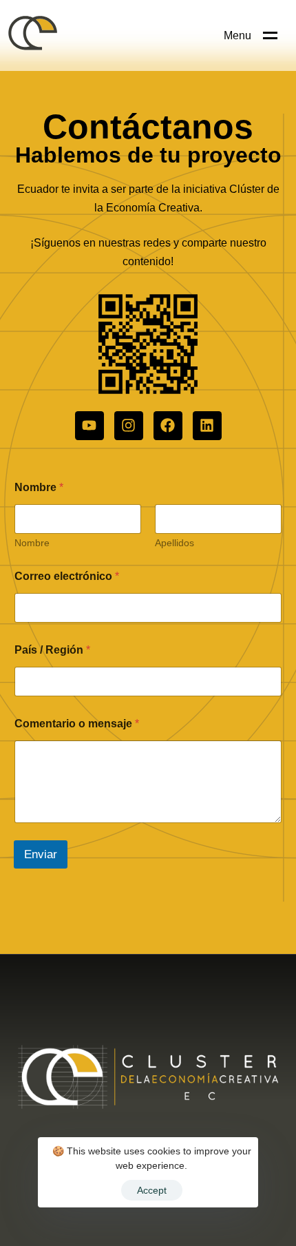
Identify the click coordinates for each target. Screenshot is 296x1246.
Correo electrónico (66, 576)
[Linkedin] (207, 425)
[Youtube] (89, 425)
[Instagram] (128, 425)
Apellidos (174, 542)
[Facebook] (168, 425)
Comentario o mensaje (76, 723)
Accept (152, 1190)
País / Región (52, 650)
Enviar (40, 854)
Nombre (32, 542)
